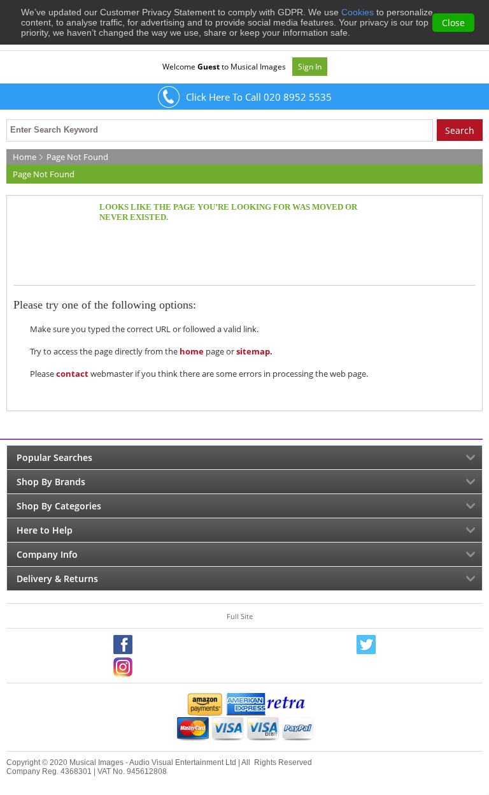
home (192, 351)
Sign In (310, 66)
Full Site (240, 616)
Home (24, 157)
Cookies (357, 12)
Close (453, 23)
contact (72, 373)
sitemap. (254, 351)
